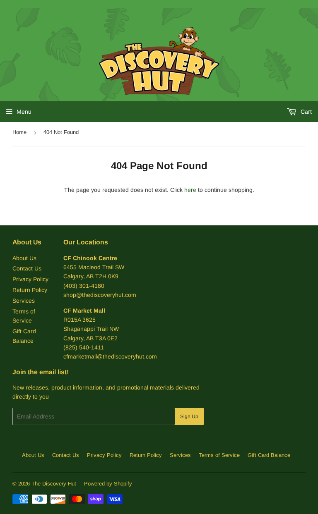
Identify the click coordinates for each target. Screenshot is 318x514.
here (190, 189)
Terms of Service (219, 455)
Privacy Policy (30, 279)
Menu (24, 111)
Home (19, 132)
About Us (24, 258)
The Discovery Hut (53, 484)
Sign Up (189, 416)
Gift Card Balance (269, 455)
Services (23, 300)
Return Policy (29, 290)
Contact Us (26, 268)
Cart (305, 111)
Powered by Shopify (108, 484)
